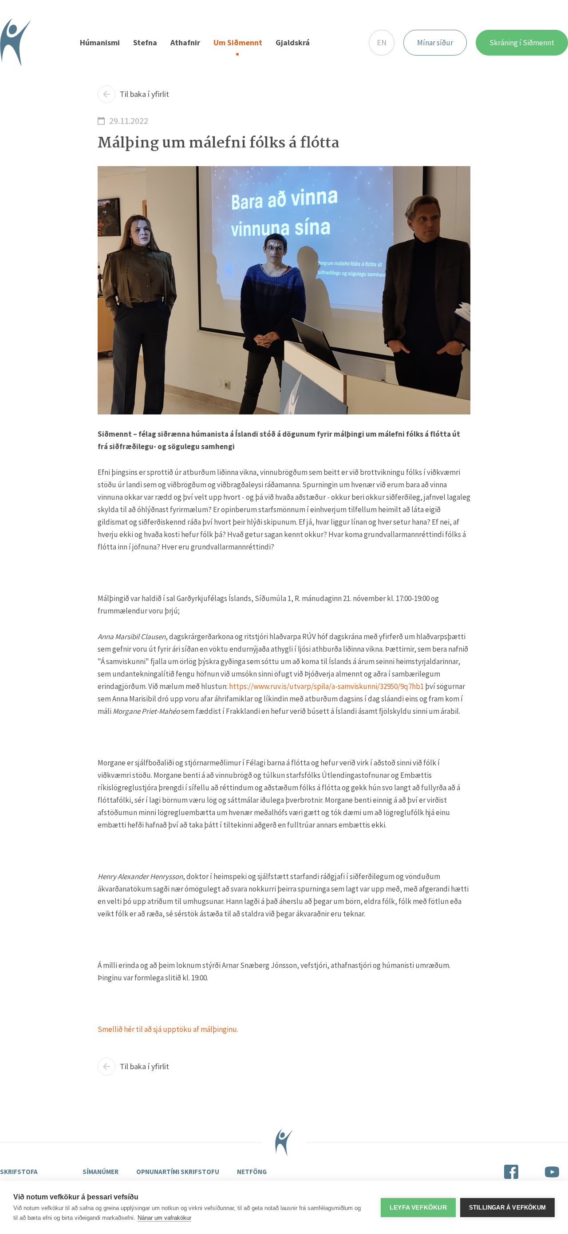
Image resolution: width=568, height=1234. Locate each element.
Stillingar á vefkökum (507, 1207)
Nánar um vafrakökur (164, 1217)
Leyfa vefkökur (418, 1207)
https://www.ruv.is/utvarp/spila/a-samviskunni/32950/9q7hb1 (326, 686)
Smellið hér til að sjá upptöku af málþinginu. (168, 1029)
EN (382, 42)
